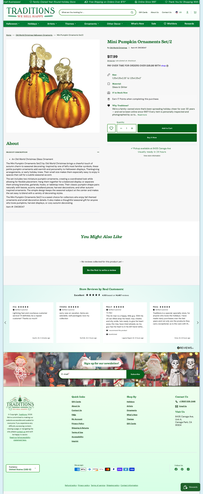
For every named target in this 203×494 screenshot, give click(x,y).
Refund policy (71, 485)
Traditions (23, 414)
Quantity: (120, 122)
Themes (130, 419)
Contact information (129, 485)
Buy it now (152, 137)
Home (8, 35)
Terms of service (98, 485)
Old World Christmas (118, 48)
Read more (142, 115)
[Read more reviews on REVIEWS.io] (185, 348)
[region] (101, 323)
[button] (187, 12)
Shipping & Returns (80, 428)
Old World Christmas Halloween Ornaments (34, 35)
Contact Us (77, 410)
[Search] (132, 12)
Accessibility (77, 437)
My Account (77, 419)
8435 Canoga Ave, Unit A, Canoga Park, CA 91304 (184, 421)
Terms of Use (77, 432)
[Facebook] (176, 469)
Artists (130, 406)
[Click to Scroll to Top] (198, 478)
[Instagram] (188, 469)
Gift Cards (76, 402)
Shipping (111, 61)
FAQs (74, 415)
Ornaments (132, 410)
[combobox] (97, 12)
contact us (21, 432)
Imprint (75, 441)
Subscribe (135, 374)
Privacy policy (84, 485)
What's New (132, 415)
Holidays (131, 402)
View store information (152, 156)
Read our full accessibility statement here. (20, 438)
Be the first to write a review (101, 270)
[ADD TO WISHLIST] (111, 128)
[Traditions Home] (30, 12)
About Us (76, 406)
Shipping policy (112, 485)
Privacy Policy (78, 423)
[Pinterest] (182, 469)
